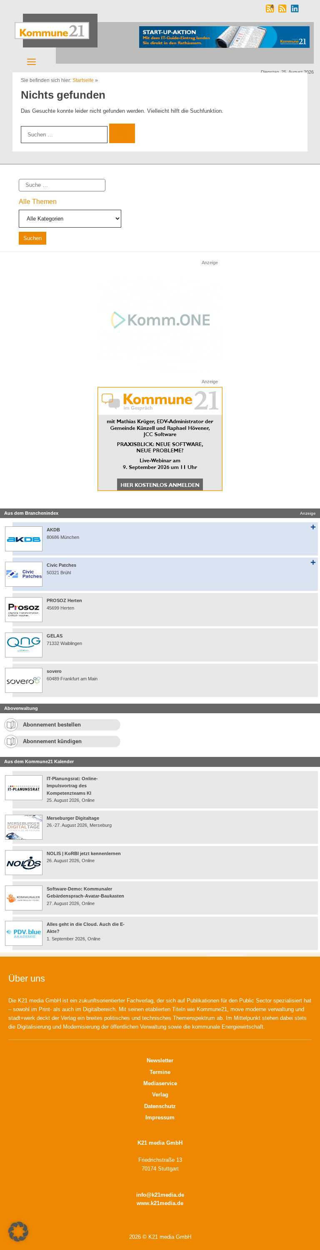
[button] (18, 1231)
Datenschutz (160, 1106)
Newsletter (160, 1060)
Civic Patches (61, 565)
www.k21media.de (160, 1203)
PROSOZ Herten (64, 600)
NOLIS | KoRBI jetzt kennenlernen (84, 853)
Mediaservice (160, 1083)
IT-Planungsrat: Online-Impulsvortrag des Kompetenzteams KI (72, 786)
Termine (160, 1072)
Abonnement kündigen (52, 741)
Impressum (160, 1117)
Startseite (83, 80)
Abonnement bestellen (52, 725)
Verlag (160, 1094)
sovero (54, 671)
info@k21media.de (160, 1195)
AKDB (53, 529)
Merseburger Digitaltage (73, 818)
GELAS (54, 635)
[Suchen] (122, 133)
